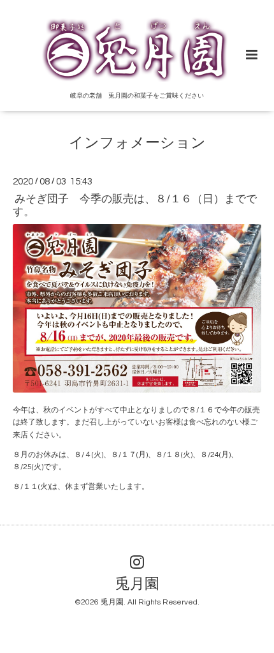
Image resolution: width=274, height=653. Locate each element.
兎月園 (137, 584)
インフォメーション (137, 143)
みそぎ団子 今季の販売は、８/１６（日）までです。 (135, 205)
